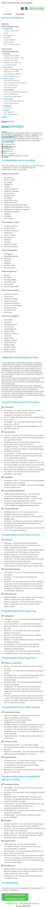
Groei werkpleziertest (11, 85)
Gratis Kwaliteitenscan (11, 94)
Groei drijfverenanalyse (11, 80)
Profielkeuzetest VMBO (12, 56)
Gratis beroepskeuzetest (12, 76)
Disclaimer (26, 906)
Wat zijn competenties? (11, 31)
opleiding (35, 135)
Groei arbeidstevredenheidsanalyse (15, 83)
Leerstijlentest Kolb (10, 65)
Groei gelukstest (9, 112)
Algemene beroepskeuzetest (13, 69)
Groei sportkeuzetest (10, 114)
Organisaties (20, 14)
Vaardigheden (8, 35)
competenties (17, 135)
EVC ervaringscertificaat (12, 44)
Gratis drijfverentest (10, 87)
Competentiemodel (10, 40)
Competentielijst (9, 42)
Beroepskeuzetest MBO (11, 71)
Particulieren (7, 14)
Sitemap (19, 906)
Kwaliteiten (7, 37)
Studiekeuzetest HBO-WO (12, 62)
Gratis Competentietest (11, 103)
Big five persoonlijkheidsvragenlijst (15, 92)
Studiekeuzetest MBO (11, 60)
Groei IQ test (8, 107)
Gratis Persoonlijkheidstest (12, 96)
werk (27, 135)
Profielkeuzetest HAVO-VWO (14, 58)
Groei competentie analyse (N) (14, 101)
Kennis (6, 33)
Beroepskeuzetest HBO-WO (13, 74)
